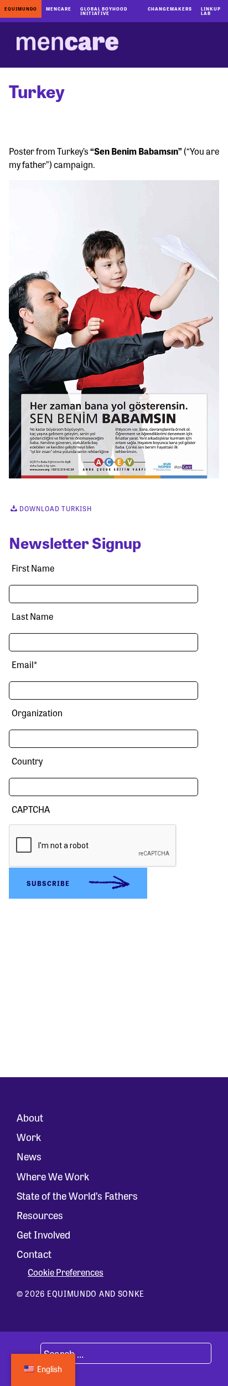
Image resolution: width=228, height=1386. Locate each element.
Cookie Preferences (65, 1272)
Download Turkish (55, 508)
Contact (34, 1253)
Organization (37, 712)
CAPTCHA (31, 809)
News (29, 1156)
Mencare (58, 9)
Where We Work (53, 1176)
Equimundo (20, 9)
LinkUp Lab (211, 11)
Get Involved (43, 1234)
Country (27, 761)
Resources (40, 1214)
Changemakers (170, 9)
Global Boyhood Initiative (103, 11)
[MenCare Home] (67, 45)
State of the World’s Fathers (77, 1195)
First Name (33, 568)
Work (29, 1136)
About (30, 1117)
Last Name (32, 616)
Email (24, 664)
